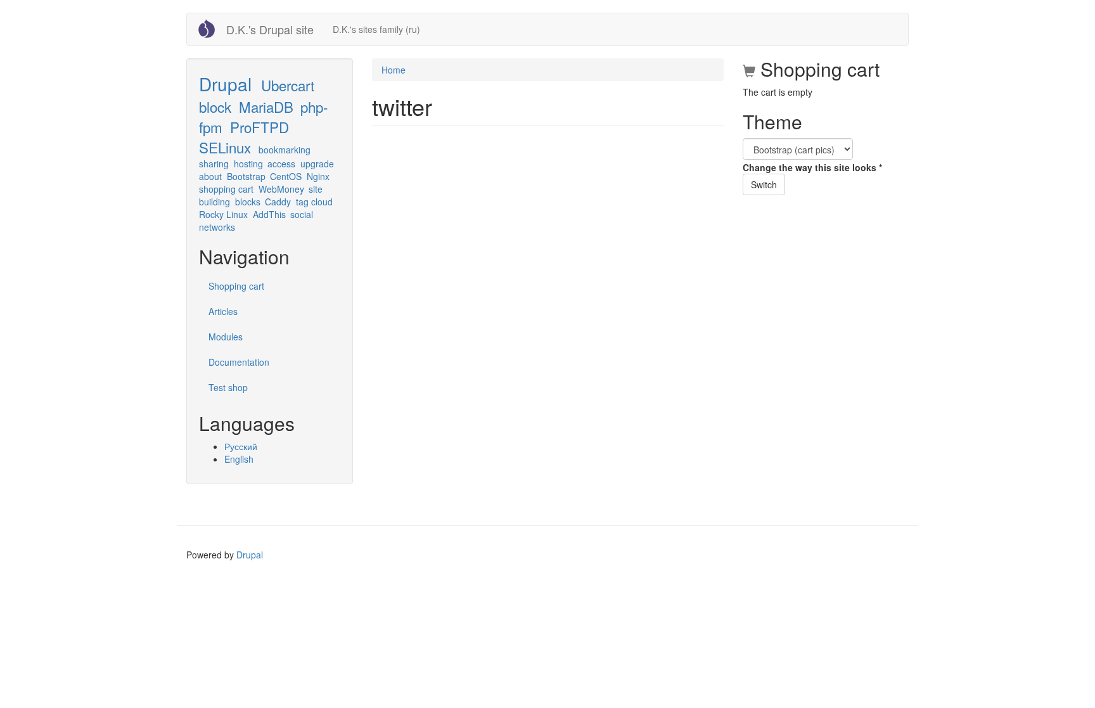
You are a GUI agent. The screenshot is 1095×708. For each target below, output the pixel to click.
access (281, 163)
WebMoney (281, 189)
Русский (240, 446)
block (215, 106)
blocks (247, 201)
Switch (764, 184)
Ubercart (287, 85)
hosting (248, 163)
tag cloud (314, 201)
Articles (223, 311)
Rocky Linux (223, 214)
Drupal (225, 83)
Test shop (228, 387)
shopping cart (226, 189)
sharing (214, 163)
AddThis (269, 214)
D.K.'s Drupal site (270, 29)
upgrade (317, 163)
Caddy (278, 201)
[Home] (211, 28)
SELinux (225, 147)
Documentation (238, 362)
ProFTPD (259, 127)
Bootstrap (246, 176)
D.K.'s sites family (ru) (376, 29)
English (238, 459)
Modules (225, 336)
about (210, 176)
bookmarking (285, 149)
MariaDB (266, 106)
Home (393, 69)
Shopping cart (236, 286)
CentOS (286, 176)
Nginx (318, 176)
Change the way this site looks (812, 167)
